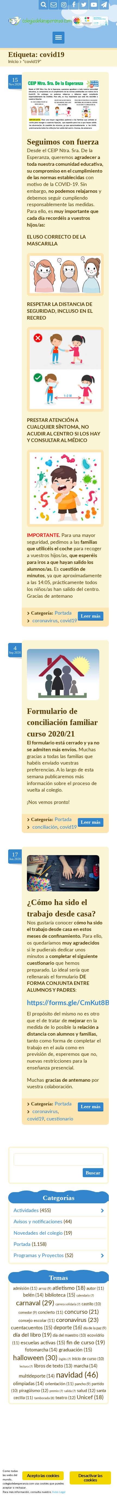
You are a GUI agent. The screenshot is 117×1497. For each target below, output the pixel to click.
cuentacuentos (31, 1327)
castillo (91, 1304)
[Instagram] (64, 5)
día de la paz (94, 1328)
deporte (68, 1327)
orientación (59, 1384)
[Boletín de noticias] (54, 5)
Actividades (26, 1210)
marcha (85, 1366)
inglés (65, 1359)
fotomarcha (41, 1350)
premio (56, 1391)
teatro (65, 1398)
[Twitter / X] (84, 5)
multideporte (37, 1376)
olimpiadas (28, 1383)
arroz (45, 1289)
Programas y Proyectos (39, 1255)
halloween (35, 1358)
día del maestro (69, 1335)
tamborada (44, 1398)
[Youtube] (94, 5)
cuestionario (60, 1119)
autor (95, 1288)
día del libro (32, 1335)
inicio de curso (88, 1359)
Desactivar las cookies (90, 1478)
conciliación (44, 827)
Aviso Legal (58, 1492)
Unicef (90, 1397)
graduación (75, 1350)
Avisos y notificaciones (38, 1221)
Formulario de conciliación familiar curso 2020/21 (62, 723)
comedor (28, 1313)
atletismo (69, 1288)
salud (86, 1390)
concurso (81, 1312)
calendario (85, 1295)
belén (33, 1295)
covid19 (68, 620)
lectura (26, 1366)
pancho (82, 1384)
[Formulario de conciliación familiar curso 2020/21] (63, 674)
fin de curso (85, 1342)
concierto (50, 1312)
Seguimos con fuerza (63, 141)
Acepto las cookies (43, 1476)
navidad (77, 1375)
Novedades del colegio (38, 1233)
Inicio (13, 61)
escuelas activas (43, 1342)
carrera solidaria (68, 1304)
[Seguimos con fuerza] (63, 105)
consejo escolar (37, 1321)
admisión (25, 1288)
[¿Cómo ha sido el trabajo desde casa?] (63, 873)
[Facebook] (74, 5)
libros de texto (53, 1366)
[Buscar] (43, 5)
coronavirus (45, 620)
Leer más (90, 616)
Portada (63, 613)
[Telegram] (104, 5)
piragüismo (33, 1390)
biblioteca (60, 1295)
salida (70, 1391)
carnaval (35, 1303)
